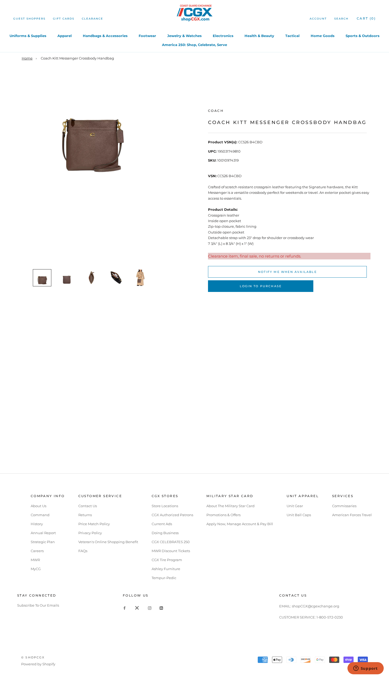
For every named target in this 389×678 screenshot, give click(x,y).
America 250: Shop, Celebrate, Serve (194, 45)
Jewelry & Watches (184, 36)
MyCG (36, 569)
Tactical (292, 36)
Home (27, 58)
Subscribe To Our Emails (38, 605)
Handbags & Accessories (105, 36)
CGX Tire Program (167, 560)
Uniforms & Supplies (28, 36)
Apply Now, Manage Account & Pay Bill (239, 524)
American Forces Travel (352, 515)
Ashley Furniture (166, 569)
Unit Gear (295, 506)
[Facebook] (124, 608)
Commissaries (344, 506)
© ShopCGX (32, 657)
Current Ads (162, 524)
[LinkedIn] (161, 608)
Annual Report (43, 533)
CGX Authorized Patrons (172, 515)
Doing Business (165, 533)
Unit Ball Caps (299, 515)
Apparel (64, 36)
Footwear (147, 36)
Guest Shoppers (29, 18)
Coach (216, 111)
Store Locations (165, 506)
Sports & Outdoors (362, 36)
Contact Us (87, 506)
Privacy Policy (90, 533)
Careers (37, 551)
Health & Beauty (259, 36)
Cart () (366, 18)
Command (40, 515)
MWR (35, 560)
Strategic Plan (43, 542)
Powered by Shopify (38, 664)
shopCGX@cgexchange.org (315, 606)
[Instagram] (149, 608)
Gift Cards (63, 18)
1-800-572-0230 (329, 617)
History (37, 524)
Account (318, 18)
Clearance (92, 18)
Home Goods (322, 36)
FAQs (82, 551)
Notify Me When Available (287, 272)
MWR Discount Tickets (171, 551)
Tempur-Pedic (164, 578)
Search (341, 18)
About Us (38, 506)
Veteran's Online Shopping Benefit (108, 542)
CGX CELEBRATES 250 (171, 542)
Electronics (223, 36)
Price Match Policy (94, 524)
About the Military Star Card (230, 506)
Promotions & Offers (223, 515)
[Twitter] (137, 608)
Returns (85, 515)
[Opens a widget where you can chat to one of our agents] (365, 668)
